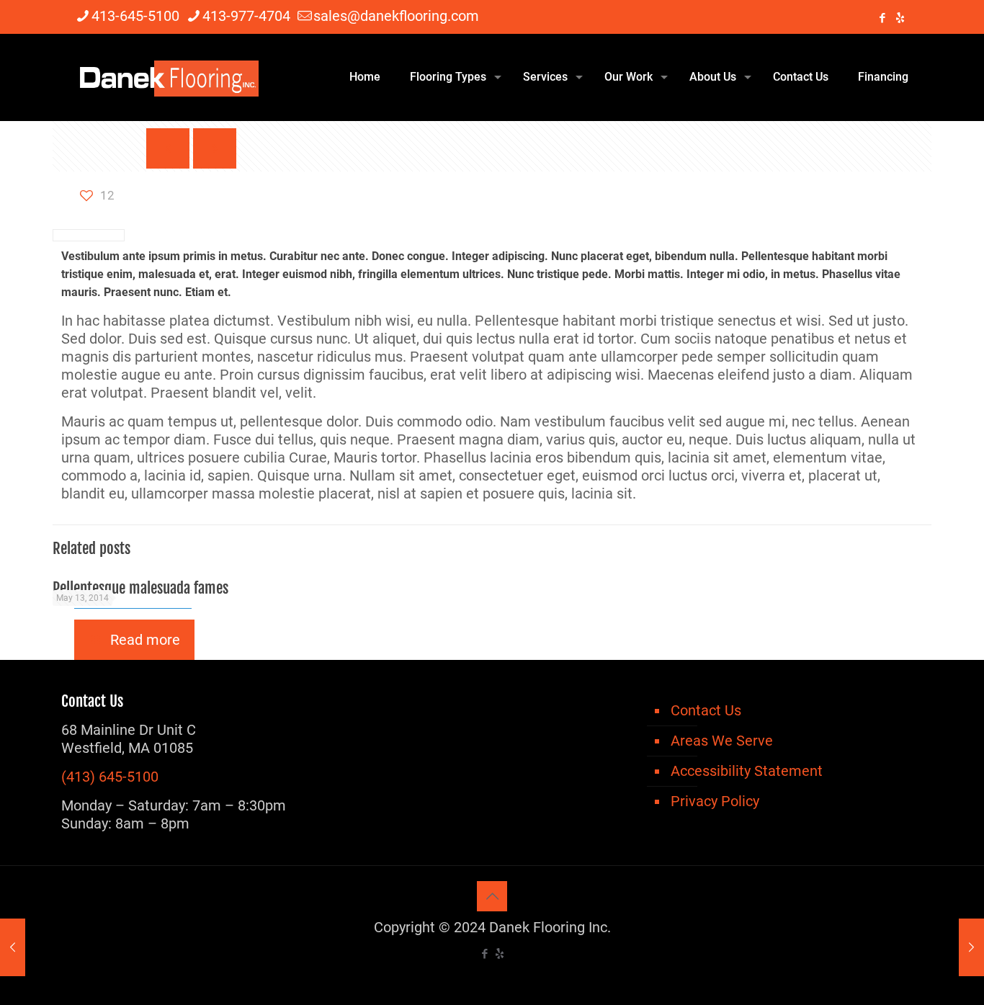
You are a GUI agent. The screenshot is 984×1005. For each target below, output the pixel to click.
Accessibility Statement (747, 771)
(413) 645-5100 (109, 776)
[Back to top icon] (492, 896)
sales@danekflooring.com (396, 15)
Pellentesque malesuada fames (140, 588)
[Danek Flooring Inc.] (167, 77)
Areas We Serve (722, 740)
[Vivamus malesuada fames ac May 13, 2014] (12, 947)
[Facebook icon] (882, 18)
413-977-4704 (246, 15)
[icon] (900, 18)
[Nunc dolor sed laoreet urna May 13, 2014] (971, 947)
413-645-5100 (135, 15)
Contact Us (706, 710)
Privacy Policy (715, 801)
